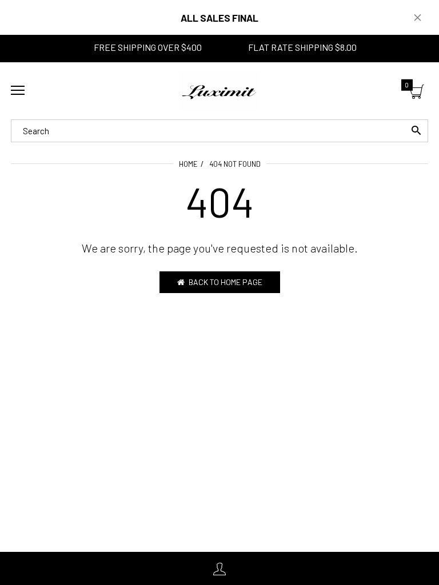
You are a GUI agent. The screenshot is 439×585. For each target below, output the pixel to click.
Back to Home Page (225, 282)
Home (188, 164)
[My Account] (219, 568)
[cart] (417, 92)
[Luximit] (219, 91)
